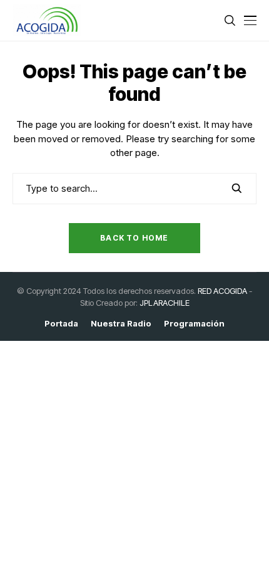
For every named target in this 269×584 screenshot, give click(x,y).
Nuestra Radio (121, 323)
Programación (194, 323)
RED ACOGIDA (222, 291)
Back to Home (134, 237)
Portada (61, 323)
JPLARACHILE (165, 303)
